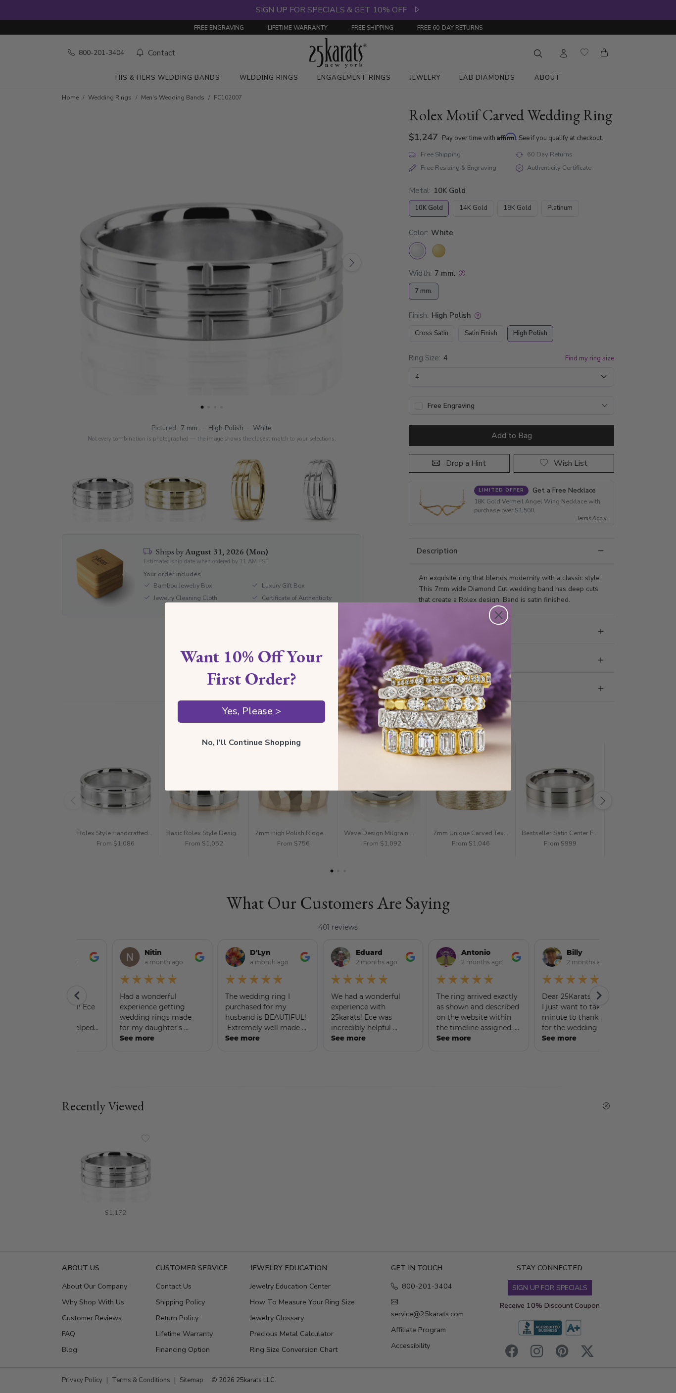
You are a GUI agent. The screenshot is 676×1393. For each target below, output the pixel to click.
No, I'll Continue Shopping (251, 742)
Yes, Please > (251, 711)
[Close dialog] (498, 615)
